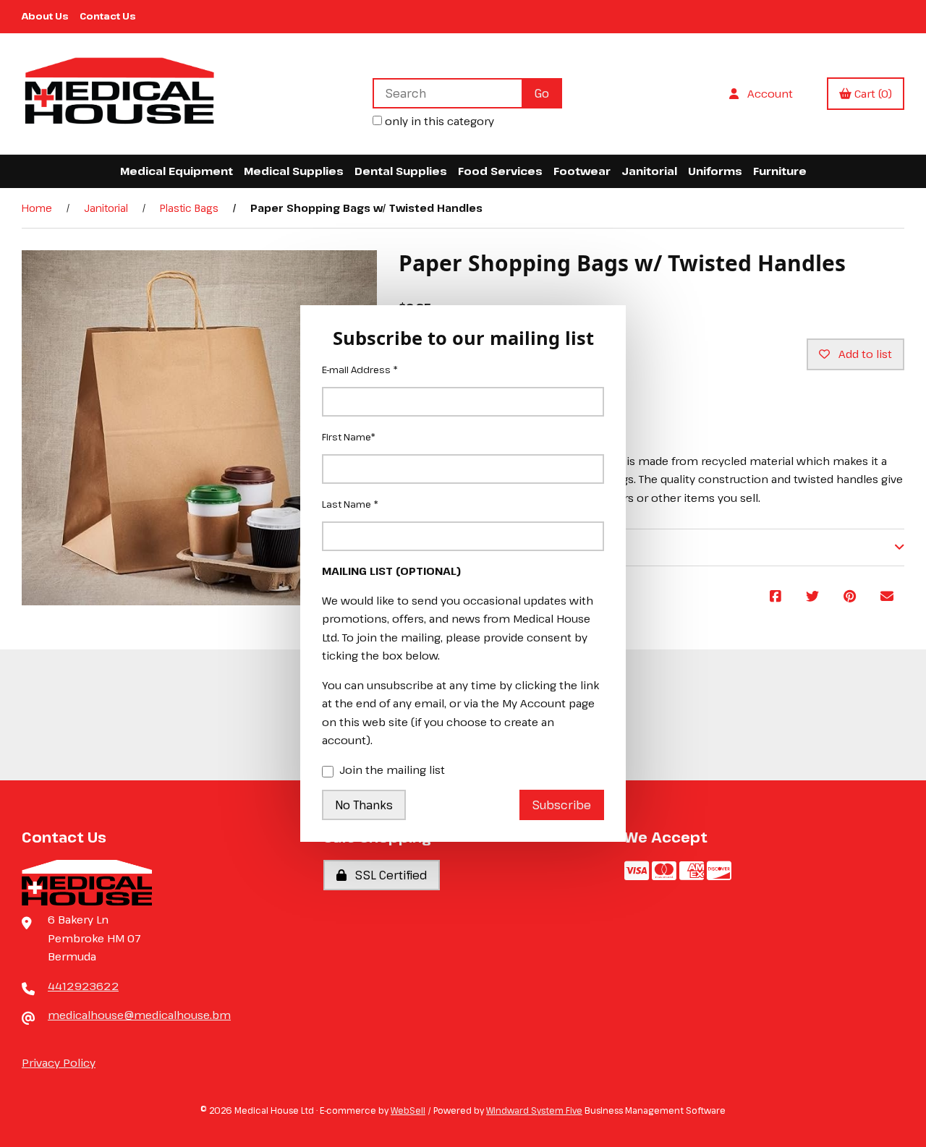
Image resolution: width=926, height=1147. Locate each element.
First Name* (348, 436)
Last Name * (350, 504)
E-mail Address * (360, 369)
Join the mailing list (392, 769)
